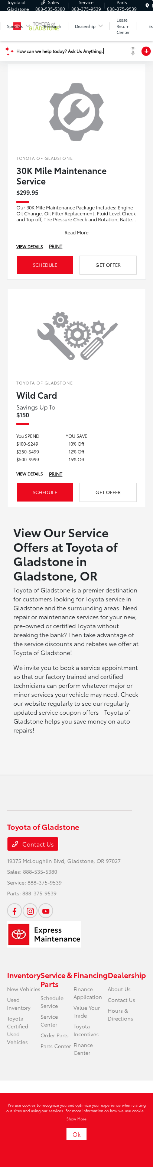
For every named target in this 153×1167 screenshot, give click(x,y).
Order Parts (54, 1035)
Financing (91, 975)
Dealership (127, 975)
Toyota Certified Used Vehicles (17, 1030)
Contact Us (37, 843)
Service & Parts (56, 979)
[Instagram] (30, 910)
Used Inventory (18, 1003)
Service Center (49, 1020)
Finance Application (88, 992)
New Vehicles (23, 989)
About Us (119, 989)
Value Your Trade (87, 1011)
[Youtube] (45, 910)
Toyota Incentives (86, 1030)
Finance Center (83, 1048)
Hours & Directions (120, 1014)
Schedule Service (52, 1001)
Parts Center (55, 1046)
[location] (147, 5)
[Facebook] (14, 910)
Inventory (23, 975)
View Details (29, 246)
